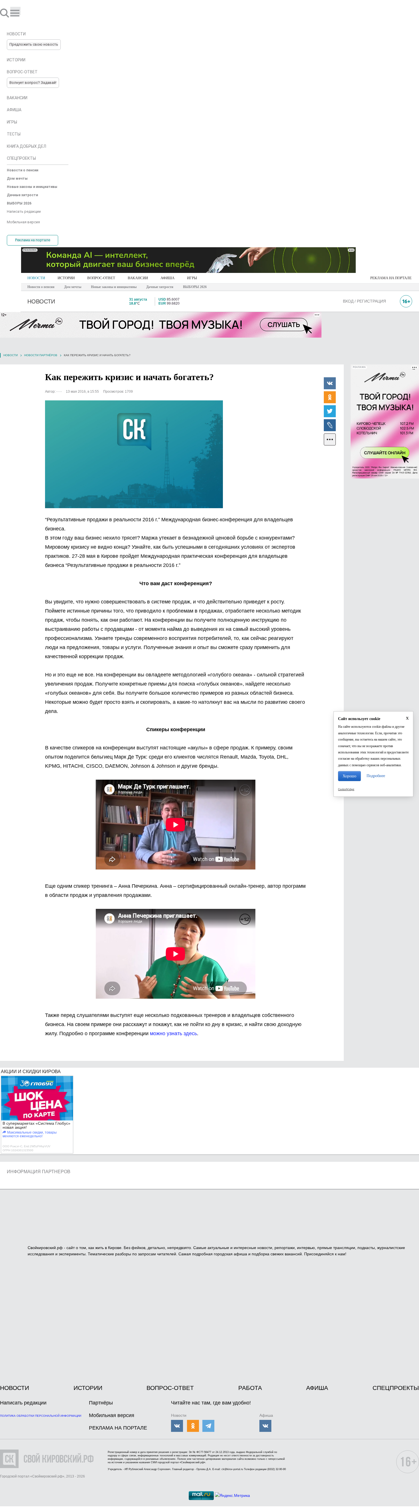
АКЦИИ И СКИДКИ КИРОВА (31, 1071)
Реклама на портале (32, 240)
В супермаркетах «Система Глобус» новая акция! (36, 1125)
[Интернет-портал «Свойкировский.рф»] (21, 13)
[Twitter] (330, 411)
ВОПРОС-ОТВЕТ (101, 278)
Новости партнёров (40, 355)
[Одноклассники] (330, 397)
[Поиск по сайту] (5, 13)
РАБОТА (250, 1388)
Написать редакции (23, 1403)
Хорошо (349, 776)
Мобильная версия (111, 1415)
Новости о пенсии (40, 287)
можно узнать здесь (173, 1033)
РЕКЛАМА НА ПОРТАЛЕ (391, 278)
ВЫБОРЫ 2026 (195, 287)
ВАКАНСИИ (138, 278)
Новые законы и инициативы (114, 287)
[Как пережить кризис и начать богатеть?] (134, 454)
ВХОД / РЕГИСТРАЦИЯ (364, 301)
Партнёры (101, 1403)
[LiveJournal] (330, 425)
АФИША (167, 278)
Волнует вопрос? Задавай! (32, 82)
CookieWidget (346, 789)
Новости (10, 355)
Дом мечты (72, 287)
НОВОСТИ (36, 278)
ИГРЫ (192, 278)
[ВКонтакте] (330, 383)
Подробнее (376, 776)
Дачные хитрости (159, 287)
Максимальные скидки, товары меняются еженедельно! (30, 1134)
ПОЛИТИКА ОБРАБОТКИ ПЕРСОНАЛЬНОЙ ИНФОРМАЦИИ (40, 1415)
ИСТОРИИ (66, 278)
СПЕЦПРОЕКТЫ (396, 1388)
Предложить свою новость (33, 44)
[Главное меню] (15, 11)
